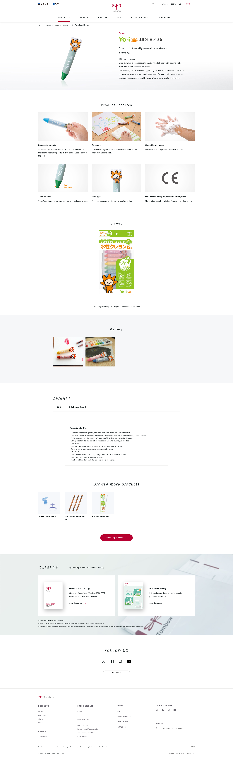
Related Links (104, 747)
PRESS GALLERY (123, 716)
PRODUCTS (64, 17)
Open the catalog (75, 603)
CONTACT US (176, 4)
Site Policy (74, 747)
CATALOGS (121, 727)
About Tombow (82, 725)
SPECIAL (103, 17)
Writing (41, 711)
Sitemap (52, 747)
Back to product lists (117, 537)
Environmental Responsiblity (87, 729)
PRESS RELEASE (139, 17)
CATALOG (164, 4)
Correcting (42, 715)
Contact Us (42, 747)
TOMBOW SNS (122, 722)
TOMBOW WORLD (44, 736)
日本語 (188, 4)
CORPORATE (164, 17)
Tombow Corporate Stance (86, 733)
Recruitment (82, 736)
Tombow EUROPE (188, 753)
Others (40, 723)
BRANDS (84, 17)
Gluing (40, 719)
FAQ (119, 17)
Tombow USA (173, 753)
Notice (79, 711)
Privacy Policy (62, 747)
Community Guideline (88, 747)
